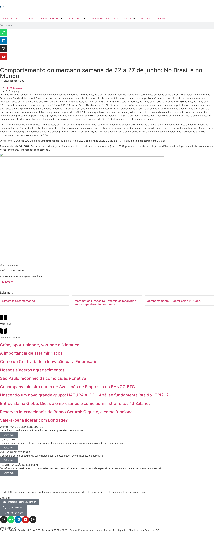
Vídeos (127, 18)
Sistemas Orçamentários (18, 301)
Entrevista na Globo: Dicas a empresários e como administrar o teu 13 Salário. (75, 403)
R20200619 (6, 281)
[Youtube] (3, 56)
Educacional (75, 18)
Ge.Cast (145, 18)
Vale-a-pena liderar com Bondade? (34, 420)
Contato (160, 18)
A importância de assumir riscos (31, 353)
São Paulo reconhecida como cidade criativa (43, 378)
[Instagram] (3, 48)
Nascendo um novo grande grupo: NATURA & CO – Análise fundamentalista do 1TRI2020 (85, 395)
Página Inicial (10, 18)
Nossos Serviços (50, 18)
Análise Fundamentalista (105, 18)
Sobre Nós (29, 18)
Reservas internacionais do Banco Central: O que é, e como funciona (66, 411)
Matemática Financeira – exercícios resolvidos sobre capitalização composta (105, 302)
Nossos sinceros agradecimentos (32, 370)
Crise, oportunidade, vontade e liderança (39, 344)
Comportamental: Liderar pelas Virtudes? (174, 301)
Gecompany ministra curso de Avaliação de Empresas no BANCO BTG (67, 386)
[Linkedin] (3, 40)
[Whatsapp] (3, 32)
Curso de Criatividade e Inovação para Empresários (50, 361)
